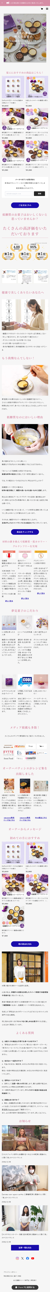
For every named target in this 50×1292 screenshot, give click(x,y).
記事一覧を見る (25, 1248)
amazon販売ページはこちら (9, 819)
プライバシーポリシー (10, 1272)
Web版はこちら (41, 818)
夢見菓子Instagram (9, 1110)
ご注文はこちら (25, 205)
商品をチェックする (25, 532)
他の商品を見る (25, 944)
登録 (39, 194)
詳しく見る (9, 601)
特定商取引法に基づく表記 (12, 1276)
